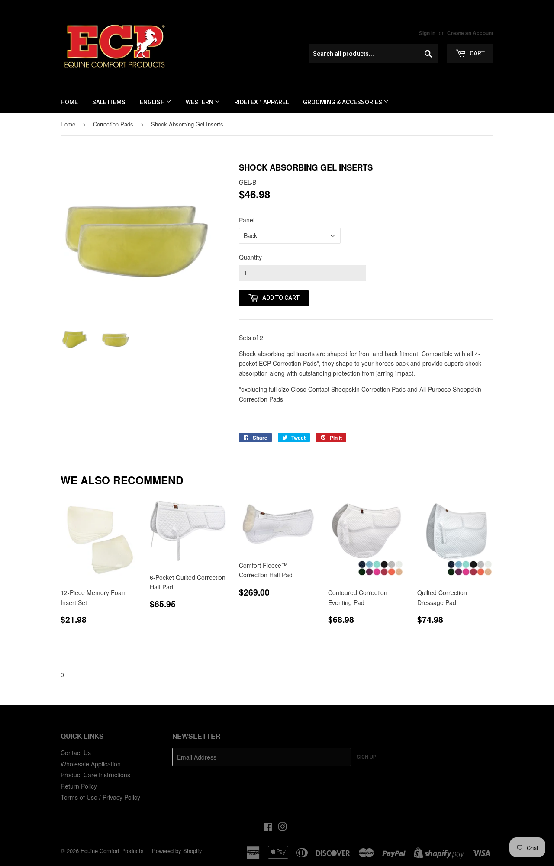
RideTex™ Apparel (261, 102)
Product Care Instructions (95, 774)
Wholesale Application (91, 764)
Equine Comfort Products (112, 851)
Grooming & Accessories (343, 102)
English (153, 102)
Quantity (250, 257)
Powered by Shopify (177, 851)
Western (200, 102)
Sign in (427, 33)
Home (69, 102)
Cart (476, 53)
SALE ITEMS (109, 102)
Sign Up (367, 757)
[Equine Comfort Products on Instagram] (282, 827)
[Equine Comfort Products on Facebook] (267, 827)
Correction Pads (113, 124)
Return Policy (79, 786)
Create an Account (470, 33)
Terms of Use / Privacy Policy (100, 797)
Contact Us (76, 752)
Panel (246, 220)
